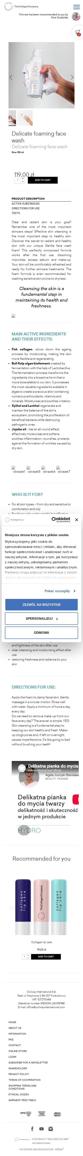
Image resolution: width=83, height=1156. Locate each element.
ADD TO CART (43, 180)
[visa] (41, 1114)
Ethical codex (19, 1094)
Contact (15, 1045)
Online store (18, 1051)
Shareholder (18, 1068)
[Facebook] (32, 1129)
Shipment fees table (22, 1100)
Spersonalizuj (39, 618)
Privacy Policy (19, 1074)
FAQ (11, 1039)
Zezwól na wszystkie (42, 604)
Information (17, 1033)
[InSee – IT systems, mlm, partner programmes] (59, 1149)
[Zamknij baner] (76, 519)
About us (15, 1028)
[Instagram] (50, 1129)
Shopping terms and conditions (22, 1087)
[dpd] (25, 1114)
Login (12, 1057)
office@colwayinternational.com (46, 1007)
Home (12, 1022)
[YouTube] (41, 1129)
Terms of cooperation (24, 1080)
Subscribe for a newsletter (28, 1062)
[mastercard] (57, 1114)
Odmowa (41, 632)
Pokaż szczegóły (57, 591)
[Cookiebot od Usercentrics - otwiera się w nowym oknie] (52, 520)
